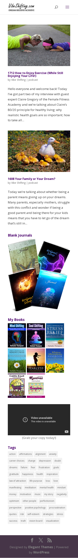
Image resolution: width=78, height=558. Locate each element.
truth (23, 520)
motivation (25, 494)
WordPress (41, 552)
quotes (13, 514)
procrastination (57, 507)
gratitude (14, 474)
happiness (27, 474)
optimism (14, 500)
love (56, 480)
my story (48, 494)
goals (56, 467)
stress (60, 514)
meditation (30, 487)
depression (45, 460)
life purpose (36, 480)
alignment (40, 454)
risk (22, 514)
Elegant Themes (40, 547)
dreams (13, 467)
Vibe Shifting (18, 79)
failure (24, 467)
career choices (16, 460)
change (31, 460)
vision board (35, 520)
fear (33, 467)
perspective (15, 507)
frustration (44, 467)
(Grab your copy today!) (39, 438)
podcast (33, 79)
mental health (47, 487)
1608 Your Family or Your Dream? (31, 179)
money (12, 494)
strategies (48, 514)
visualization (52, 520)
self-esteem (33, 514)
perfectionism (47, 500)
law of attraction (17, 480)
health (40, 474)
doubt (57, 460)
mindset (61, 487)
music (38, 494)
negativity (62, 494)
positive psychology (35, 507)
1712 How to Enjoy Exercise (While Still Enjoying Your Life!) (35, 74)
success (13, 520)
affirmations (25, 454)
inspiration (52, 474)
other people (29, 500)
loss (48, 480)
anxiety (52, 454)
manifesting (15, 487)
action (12, 454)
